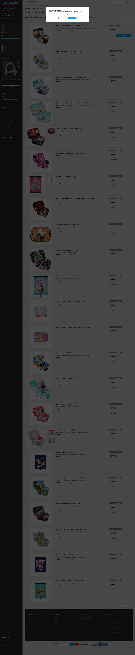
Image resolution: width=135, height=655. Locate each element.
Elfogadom (71, 18)
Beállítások (62, 18)
